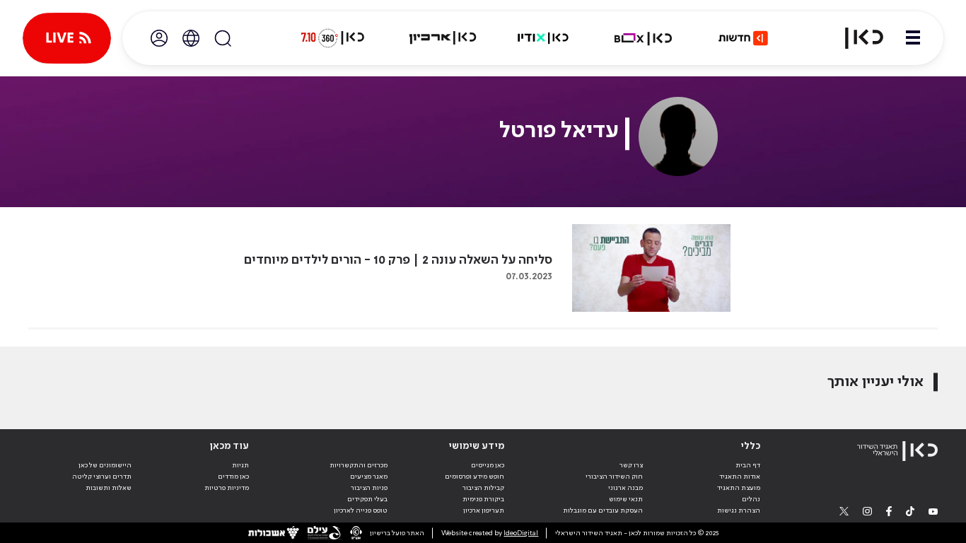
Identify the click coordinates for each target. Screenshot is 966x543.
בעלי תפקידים (367, 499)
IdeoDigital (521, 533)
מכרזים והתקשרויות (359, 465)
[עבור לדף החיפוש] (223, 38)
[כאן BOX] (643, 38)
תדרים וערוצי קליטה (102, 476)
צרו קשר (631, 465)
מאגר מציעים (369, 476)
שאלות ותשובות (109, 487)
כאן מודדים (233, 476)
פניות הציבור (369, 487)
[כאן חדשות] (743, 38)
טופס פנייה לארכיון (361, 510)
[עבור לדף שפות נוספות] (191, 38)
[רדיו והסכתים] (543, 38)
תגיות (240, 465)
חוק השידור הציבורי (614, 476)
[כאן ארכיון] (442, 38)
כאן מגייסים (487, 465)
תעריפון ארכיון (483, 510)
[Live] (67, 38)
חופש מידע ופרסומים (474, 476)
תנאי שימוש (626, 499)
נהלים (751, 499)
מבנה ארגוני (625, 487)
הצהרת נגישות (738, 510)
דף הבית (747, 465)
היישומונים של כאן (105, 465)
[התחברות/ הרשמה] (159, 38)
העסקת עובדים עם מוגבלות (603, 510)
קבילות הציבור (483, 487)
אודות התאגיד (739, 476)
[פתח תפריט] (913, 38)
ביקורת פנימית (483, 499)
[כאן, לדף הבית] (856, 38)
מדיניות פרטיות (226, 487)
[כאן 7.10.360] (332, 38)
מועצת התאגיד (738, 487)
